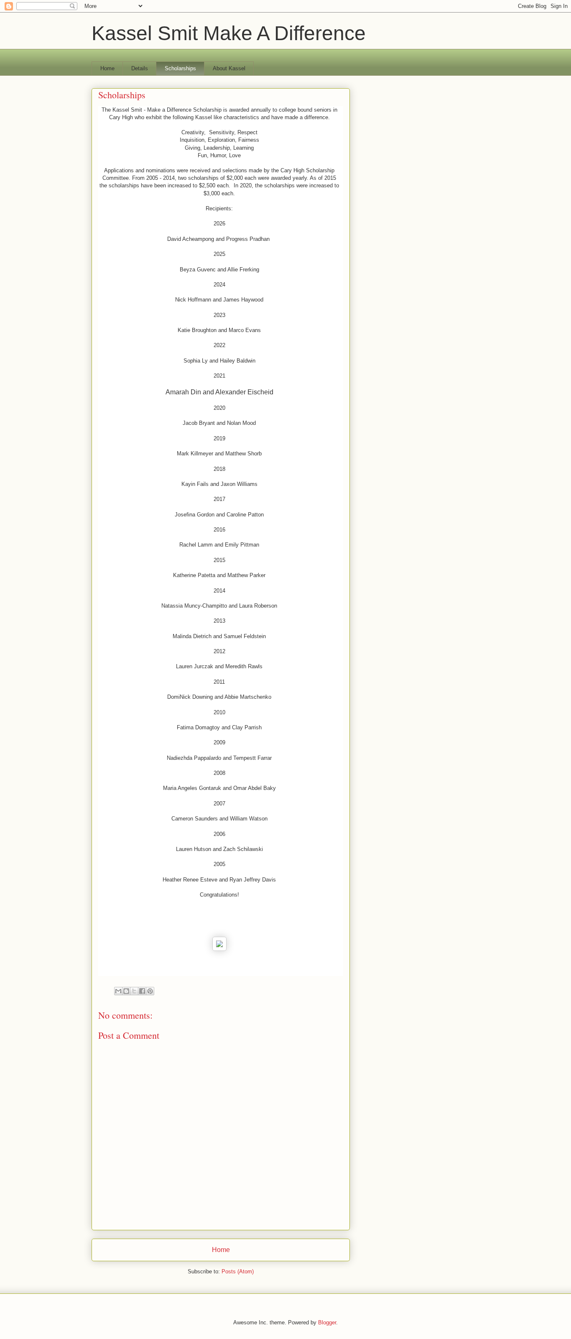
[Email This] (118, 991)
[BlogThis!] (126, 991)
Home (107, 68)
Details (139, 68)
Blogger (327, 1322)
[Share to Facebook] (142, 991)
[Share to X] (134, 991)
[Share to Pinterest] (150, 991)
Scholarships (180, 68)
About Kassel (229, 68)
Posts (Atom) (238, 1271)
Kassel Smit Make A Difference (229, 33)
